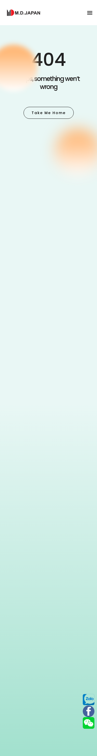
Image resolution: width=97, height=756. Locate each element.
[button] (89, 12)
